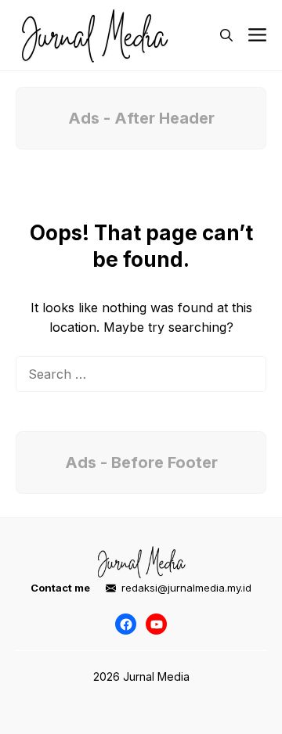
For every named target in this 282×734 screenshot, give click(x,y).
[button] (226, 35)
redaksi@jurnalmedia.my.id (186, 587)
